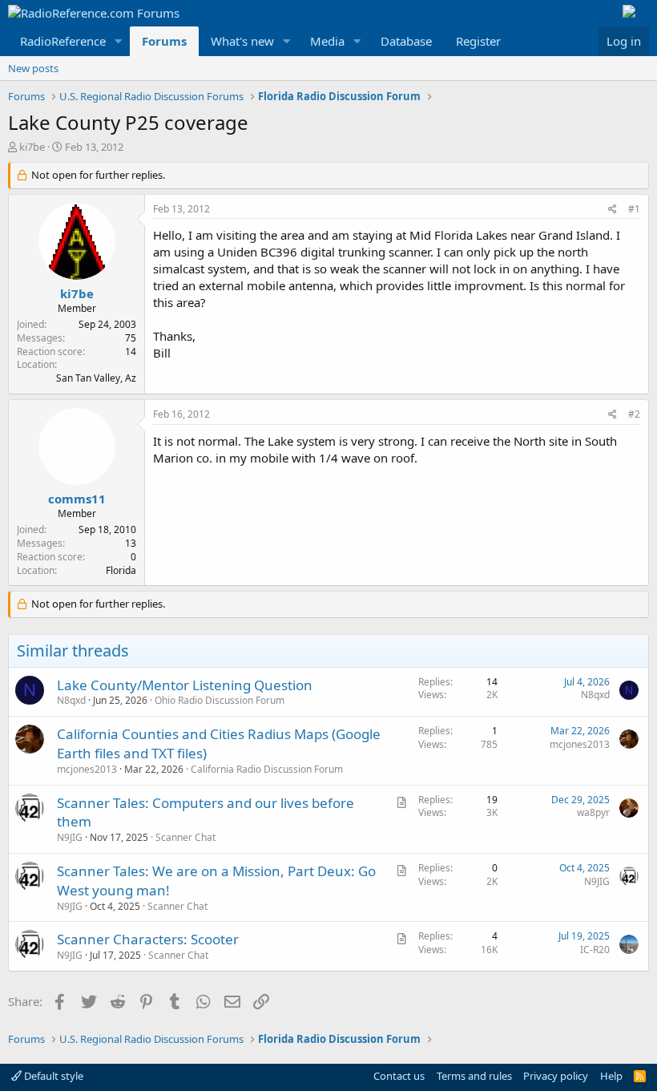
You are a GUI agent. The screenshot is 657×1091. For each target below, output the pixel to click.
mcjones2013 (87, 769)
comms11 (77, 499)
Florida (121, 570)
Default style (52, 1076)
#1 (634, 209)
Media (327, 41)
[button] (118, 41)
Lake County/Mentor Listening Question (184, 685)
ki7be (32, 146)
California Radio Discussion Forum (267, 769)
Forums (164, 41)
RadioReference (63, 41)
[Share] (613, 209)
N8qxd (71, 700)
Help (611, 1076)
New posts (33, 68)
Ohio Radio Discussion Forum (219, 700)
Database (406, 41)
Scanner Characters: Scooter (148, 939)
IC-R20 (595, 949)
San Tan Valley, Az (96, 378)
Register (478, 41)
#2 (634, 414)
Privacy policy (555, 1076)
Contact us (399, 1076)
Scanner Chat (185, 837)
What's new (242, 41)
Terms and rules (474, 1076)
